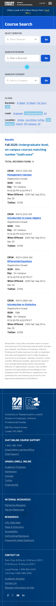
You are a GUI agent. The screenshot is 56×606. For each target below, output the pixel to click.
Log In (42, 3)
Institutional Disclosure (17, 535)
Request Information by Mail (19, 587)
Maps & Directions (14, 526)
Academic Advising (14, 578)
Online (20, 119)
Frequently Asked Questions (19, 540)
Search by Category (15, 74)
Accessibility (11, 531)
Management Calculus (19, 174)
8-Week (21, 102)
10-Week (30, 102)
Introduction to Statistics (21, 304)
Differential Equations (19, 261)
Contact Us (11, 583)
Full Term (41, 102)
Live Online (30, 119)
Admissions (11, 471)
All (7, 106)
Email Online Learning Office (19, 449)
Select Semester (13, 33)
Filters (8, 98)
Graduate (18, 113)
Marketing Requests (15, 505)
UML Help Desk (13, 522)
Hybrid (19, 123)
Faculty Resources (14, 509)
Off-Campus (30, 123)
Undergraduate (33, 113)
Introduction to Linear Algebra (24, 217)
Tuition (8, 480)
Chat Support (12, 453)
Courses (9, 475)
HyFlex (41, 119)
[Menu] (50, 3)
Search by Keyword (14, 52)
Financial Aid (11, 484)
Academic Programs (15, 466)
